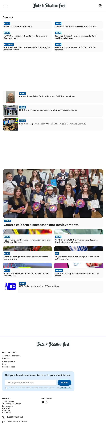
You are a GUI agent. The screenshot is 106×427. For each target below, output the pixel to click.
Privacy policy (8, 361)
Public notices (8, 367)
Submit (64, 382)
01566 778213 (16, 417)
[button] (5, 6)
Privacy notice (65, 388)
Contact (5, 358)
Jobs (4, 364)
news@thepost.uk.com (17, 421)
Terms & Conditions (11, 356)
